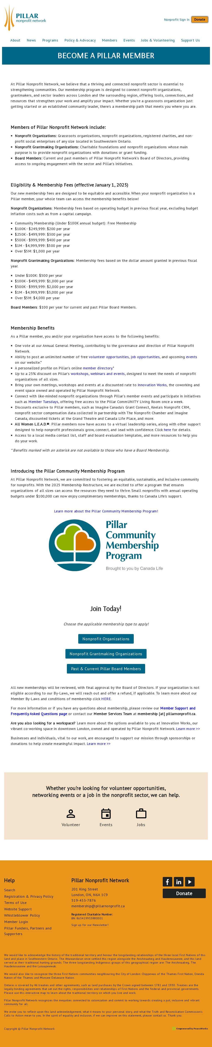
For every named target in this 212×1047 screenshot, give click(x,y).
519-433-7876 (83, 900)
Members (109, 40)
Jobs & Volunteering (158, 40)
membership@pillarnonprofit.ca (98, 906)
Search (9, 890)
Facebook (167, 882)
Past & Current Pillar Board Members (106, 668)
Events (129, 40)
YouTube (190, 882)
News (31, 40)
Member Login (16, 921)
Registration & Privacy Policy (28, 896)
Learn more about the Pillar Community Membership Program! (106, 511)
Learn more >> (99, 743)
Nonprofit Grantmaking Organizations (106, 653)
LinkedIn (178, 882)
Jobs (141, 824)
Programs (50, 40)
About (15, 40)
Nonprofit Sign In (177, 19)
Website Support (18, 909)
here (167, 429)
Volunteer (71, 824)
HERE (106, 698)
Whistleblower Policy (22, 915)
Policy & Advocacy (80, 40)
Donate (199, 19)
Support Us (190, 40)
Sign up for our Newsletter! (90, 925)
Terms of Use (15, 902)
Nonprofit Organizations (105, 639)
